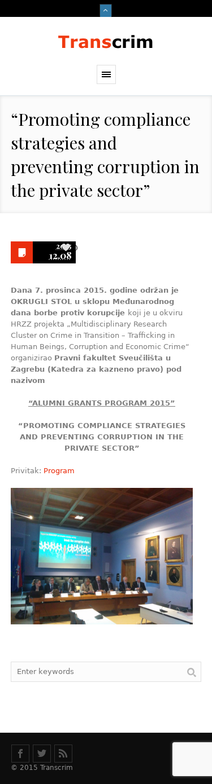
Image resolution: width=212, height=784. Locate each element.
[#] (20, 754)
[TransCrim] (106, 41)
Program (59, 470)
